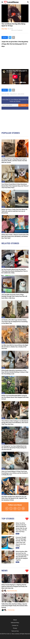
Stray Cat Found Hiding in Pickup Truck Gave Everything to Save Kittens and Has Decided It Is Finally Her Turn (15, 472)
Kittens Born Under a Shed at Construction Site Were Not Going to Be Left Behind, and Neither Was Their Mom (15, 236)
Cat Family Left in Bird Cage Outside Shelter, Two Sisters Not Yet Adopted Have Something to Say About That (15, 321)
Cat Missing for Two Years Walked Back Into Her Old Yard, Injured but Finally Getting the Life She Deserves (14, 447)
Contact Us (15, 625)
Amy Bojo (4, 29)
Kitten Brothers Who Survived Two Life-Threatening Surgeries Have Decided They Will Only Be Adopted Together (22, 556)
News (3, 156)
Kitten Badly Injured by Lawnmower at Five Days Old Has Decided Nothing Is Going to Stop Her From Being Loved (15, 372)
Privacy (15, 628)
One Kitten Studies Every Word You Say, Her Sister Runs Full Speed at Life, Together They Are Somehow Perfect (14, 498)
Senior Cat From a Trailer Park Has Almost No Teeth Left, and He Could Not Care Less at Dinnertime (14, 211)
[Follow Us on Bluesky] (19, 508)
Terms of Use (15, 631)
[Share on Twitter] (10, 37)
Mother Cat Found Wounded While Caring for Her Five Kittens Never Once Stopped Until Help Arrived (15, 397)
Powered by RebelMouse (26, 3)
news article (20, 94)
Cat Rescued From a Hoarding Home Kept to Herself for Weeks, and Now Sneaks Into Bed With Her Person (14, 160)
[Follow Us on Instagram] (15, 508)
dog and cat (13, 94)
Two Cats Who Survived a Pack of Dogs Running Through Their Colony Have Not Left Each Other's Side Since (14, 296)
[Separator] (13, 37)
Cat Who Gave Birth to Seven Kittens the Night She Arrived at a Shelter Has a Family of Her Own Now (15, 346)
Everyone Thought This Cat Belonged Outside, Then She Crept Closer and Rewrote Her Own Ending (21, 541)
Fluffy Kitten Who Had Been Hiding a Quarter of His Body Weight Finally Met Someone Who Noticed (14, 605)
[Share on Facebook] (5, 37)
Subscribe (23, 105)
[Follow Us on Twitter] (10, 508)
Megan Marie (10, 590)
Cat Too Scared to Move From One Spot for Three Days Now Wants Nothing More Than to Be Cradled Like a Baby (15, 271)
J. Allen (8, 610)
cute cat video (5, 94)
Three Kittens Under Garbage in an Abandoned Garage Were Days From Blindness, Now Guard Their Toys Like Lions (15, 422)
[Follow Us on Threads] (23, 508)
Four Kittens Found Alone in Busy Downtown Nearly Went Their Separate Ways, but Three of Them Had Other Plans (15, 185)
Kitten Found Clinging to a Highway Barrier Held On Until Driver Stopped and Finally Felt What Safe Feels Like (14, 586)
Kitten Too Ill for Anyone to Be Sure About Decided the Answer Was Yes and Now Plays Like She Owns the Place (21, 527)
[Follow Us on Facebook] (6, 508)
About (15, 620)
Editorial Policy (15, 623)
